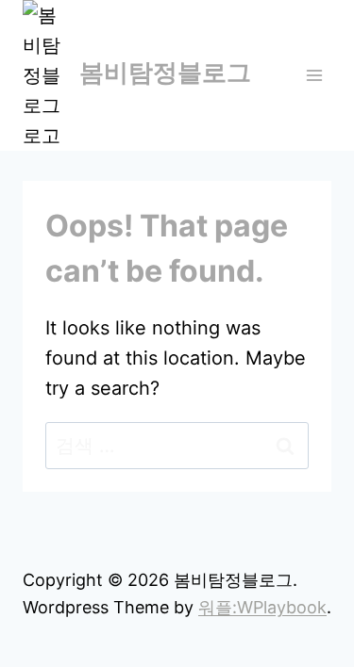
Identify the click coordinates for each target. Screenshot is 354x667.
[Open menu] (313, 74)
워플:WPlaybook (262, 607)
